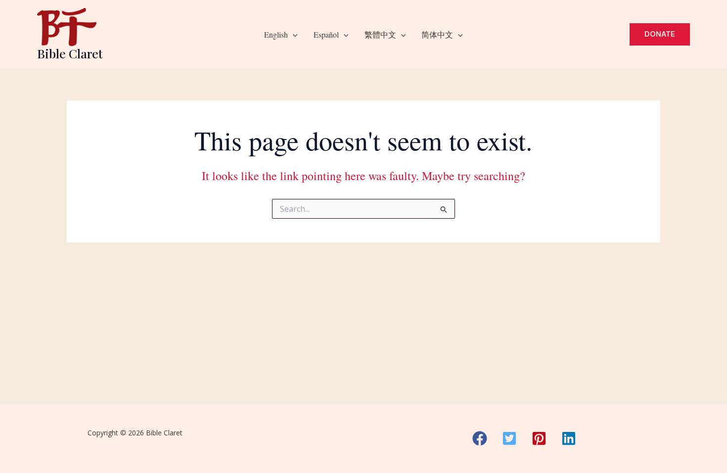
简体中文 (437, 34)
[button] (293, 35)
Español (326, 34)
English (276, 34)
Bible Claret (70, 53)
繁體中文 (380, 34)
